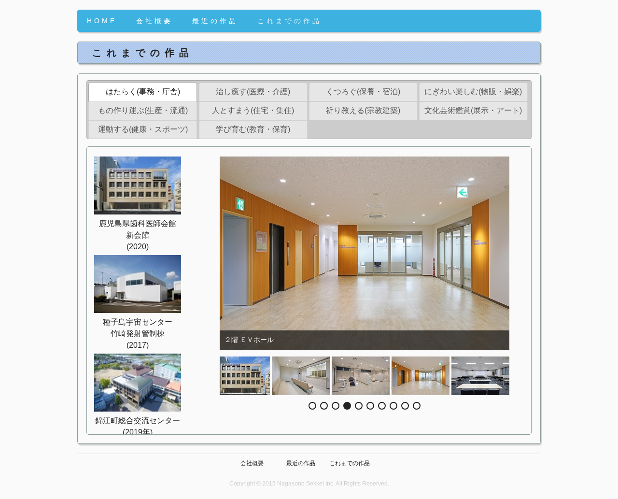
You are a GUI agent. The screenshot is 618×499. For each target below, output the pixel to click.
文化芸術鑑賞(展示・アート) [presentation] (473, 110)
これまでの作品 (289, 21)
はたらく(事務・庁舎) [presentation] (143, 91)
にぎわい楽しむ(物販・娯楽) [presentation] (473, 91)
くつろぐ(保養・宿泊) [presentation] (363, 91)
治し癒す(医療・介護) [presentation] (253, 91)
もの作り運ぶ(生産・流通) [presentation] (143, 110)
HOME (102, 21)
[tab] (142, 92)
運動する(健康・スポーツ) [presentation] (143, 129)
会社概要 (154, 21)
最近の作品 (215, 21)
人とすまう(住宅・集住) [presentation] (253, 110)
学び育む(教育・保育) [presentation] (253, 129)
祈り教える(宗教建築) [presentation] (363, 110)
